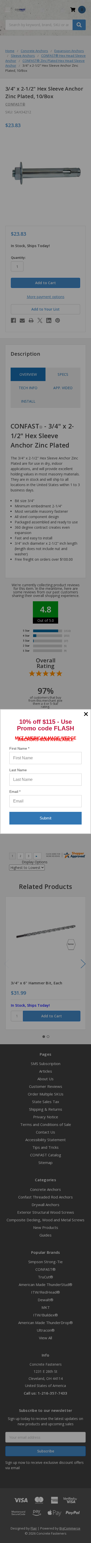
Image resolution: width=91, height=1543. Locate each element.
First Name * (19, 748)
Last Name (18, 770)
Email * (14, 792)
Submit (45, 818)
